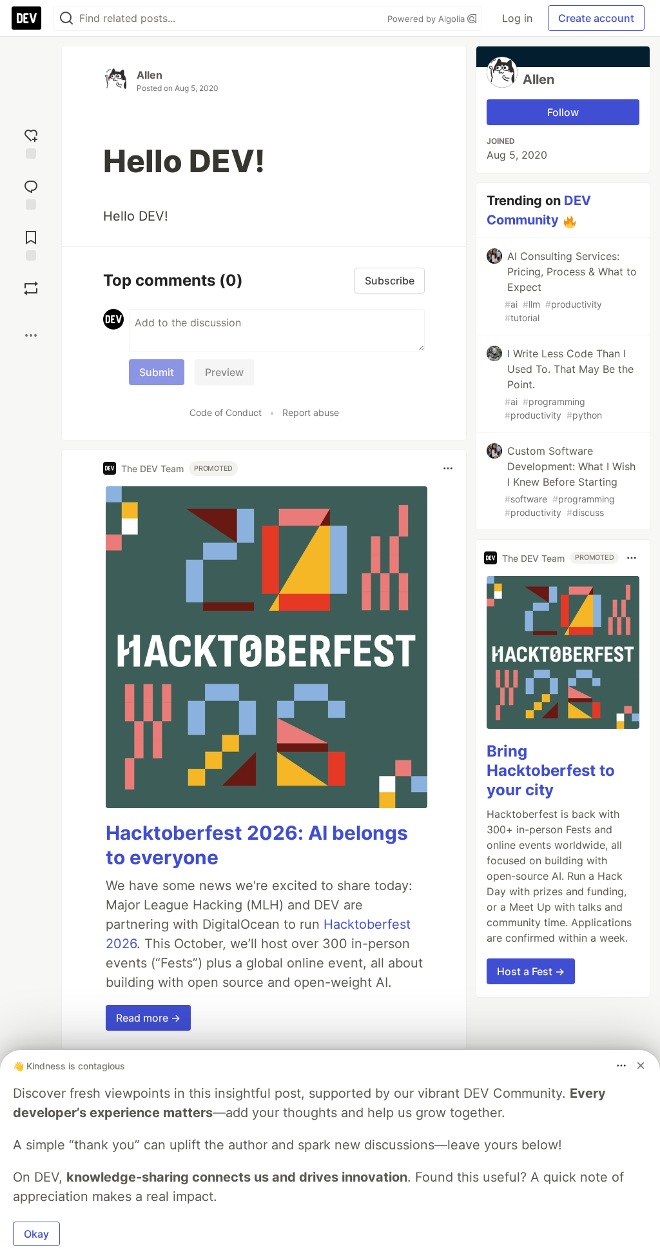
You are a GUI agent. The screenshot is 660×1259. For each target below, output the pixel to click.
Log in (517, 18)
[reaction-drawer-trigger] (31, 142)
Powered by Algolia (427, 19)
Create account (596, 18)
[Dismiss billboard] (641, 1065)
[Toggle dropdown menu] (448, 468)
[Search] (66, 18)
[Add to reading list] (31, 244)
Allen (149, 74)
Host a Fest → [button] (531, 971)
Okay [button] (36, 1233)
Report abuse (310, 412)
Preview (224, 372)
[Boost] (31, 288)
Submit (156, 372)
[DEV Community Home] (26, 18)
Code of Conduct (225, 412)
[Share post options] (31, 335)
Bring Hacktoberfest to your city (551, 770)
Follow (563, 112)
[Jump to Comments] (31, 193)
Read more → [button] (148, 1017)
